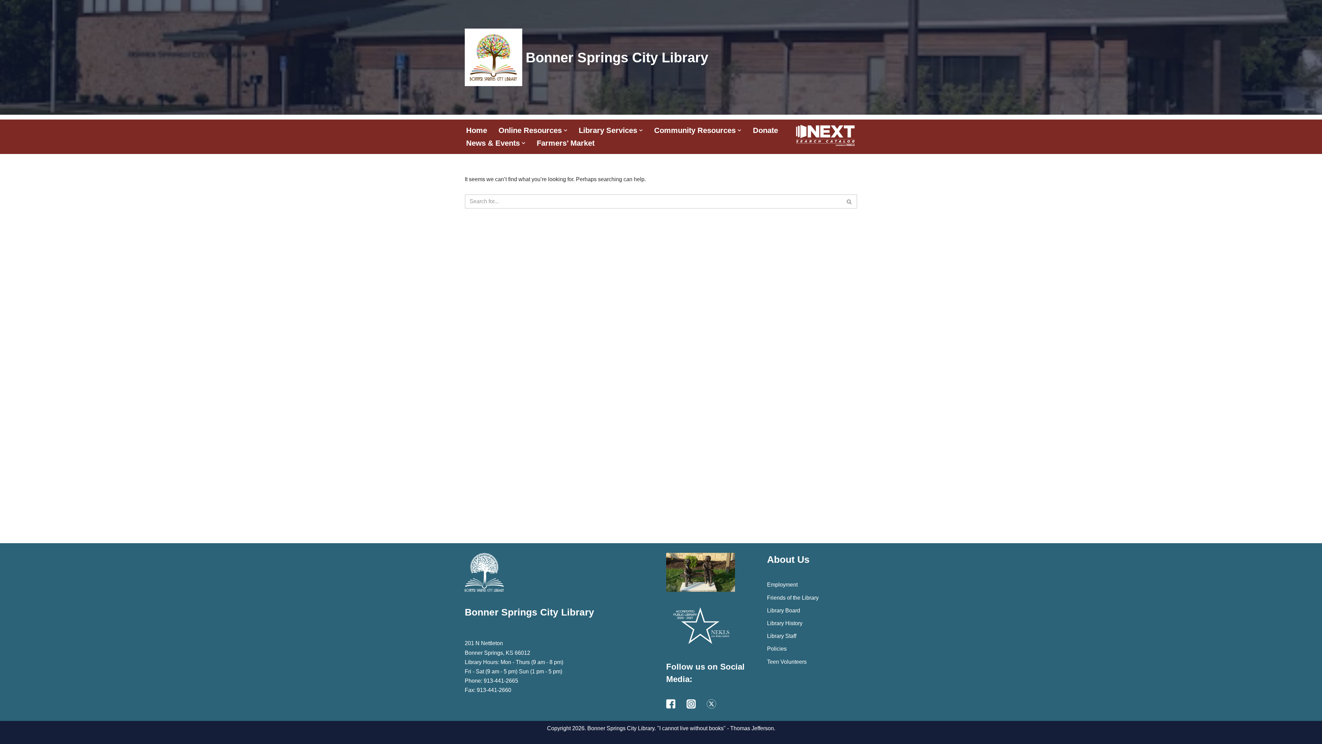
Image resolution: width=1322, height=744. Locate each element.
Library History (784, 623)
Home (476, 130)
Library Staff (781, 636)
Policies (777, 649)
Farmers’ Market (566, 143)
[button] (565, 130)
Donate (765, 130)
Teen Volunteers (787, 662)
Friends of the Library (793, 598)
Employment (782, 585)
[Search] (849, 201)
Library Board (783, 610)
